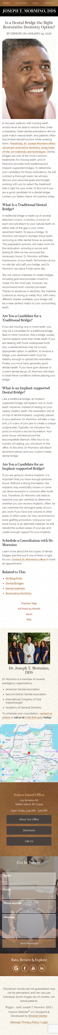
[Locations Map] (29, 753)
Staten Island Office (29, 795)
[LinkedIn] (41, 968)
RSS (29, 619)
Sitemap (15, 1022)
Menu (6, 3)
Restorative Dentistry (19, 593)
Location (21, 3)
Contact (49, 3)
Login (44, 1022)
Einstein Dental (38, 1015)
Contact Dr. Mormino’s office (29, 559)
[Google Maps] (16, 968)
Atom (29, 614)
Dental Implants (15, 588)
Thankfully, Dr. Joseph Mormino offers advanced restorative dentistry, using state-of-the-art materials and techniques (28, 147)
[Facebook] (24, 968)
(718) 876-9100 (34, 717)
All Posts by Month (29, 608)
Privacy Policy (30, 1022)
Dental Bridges (15, 583)
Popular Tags (29, 603)
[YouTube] (33, 968)
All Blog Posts (14, 578)
